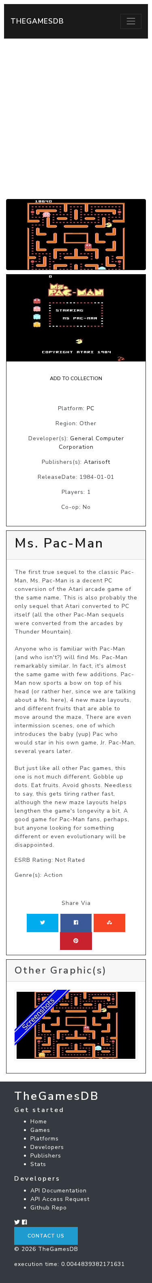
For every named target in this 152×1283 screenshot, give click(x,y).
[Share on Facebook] (76, 923)
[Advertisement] (76, 119)
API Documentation (58, 1190)
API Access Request (60, 1199)
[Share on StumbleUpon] (109, 923)
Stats (38, 1164)
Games (40, 1130)
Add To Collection (76, 378)
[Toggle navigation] (130, 21)
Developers (47, 1147)
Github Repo (48, 1208)
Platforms (44, 1138)
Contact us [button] (46, 1236)
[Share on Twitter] (42, 923)
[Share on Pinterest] (76, 941)
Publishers (45, 1156)
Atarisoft (97, 462)
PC (90, 408)
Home (38, 1121)
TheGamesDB (37, 21)
